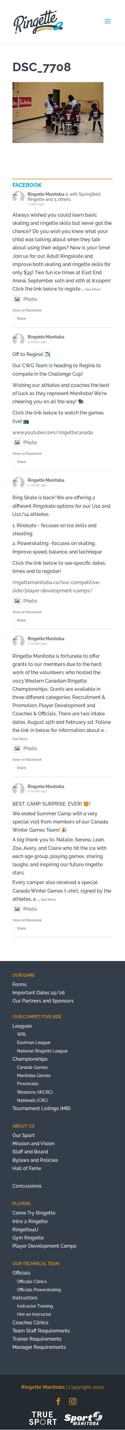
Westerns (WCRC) (35, 1092)
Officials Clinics (32, 1281)
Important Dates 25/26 (38, 993)
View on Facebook (27, 310)
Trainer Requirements (37, 1339)
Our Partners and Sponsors (43, 1001)
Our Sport (23, 1135)
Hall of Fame (26, 1168)
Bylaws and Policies (35, 1160)
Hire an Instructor (34, 1314)
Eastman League (33, 1042)
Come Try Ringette (33, 1213)
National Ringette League (42, 1051)
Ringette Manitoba (46, 194)
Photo (30, 299)
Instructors (24, 1298)
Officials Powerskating (39, 1289)
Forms (19, 984)
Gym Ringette (28, 1238)
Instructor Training (35, 1306)
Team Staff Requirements (41, 1331)
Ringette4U (25, 1229)
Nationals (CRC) (32, 1100)
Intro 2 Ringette (30, 1221)
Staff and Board (30, 1152)
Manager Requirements (39, 1347)
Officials (21, 1273)
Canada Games (32, 1067)
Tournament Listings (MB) (41, 1108)
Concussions (27, 1186)
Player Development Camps (44, 1246)
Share (21, 319)
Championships (30, 1059)
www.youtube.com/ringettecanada (52, 432)
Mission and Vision (33, 1143)
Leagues (22, 1026)
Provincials (28, 1083)
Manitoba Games (34, 1075)
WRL (22, 1034)
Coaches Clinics (30, 1322)
